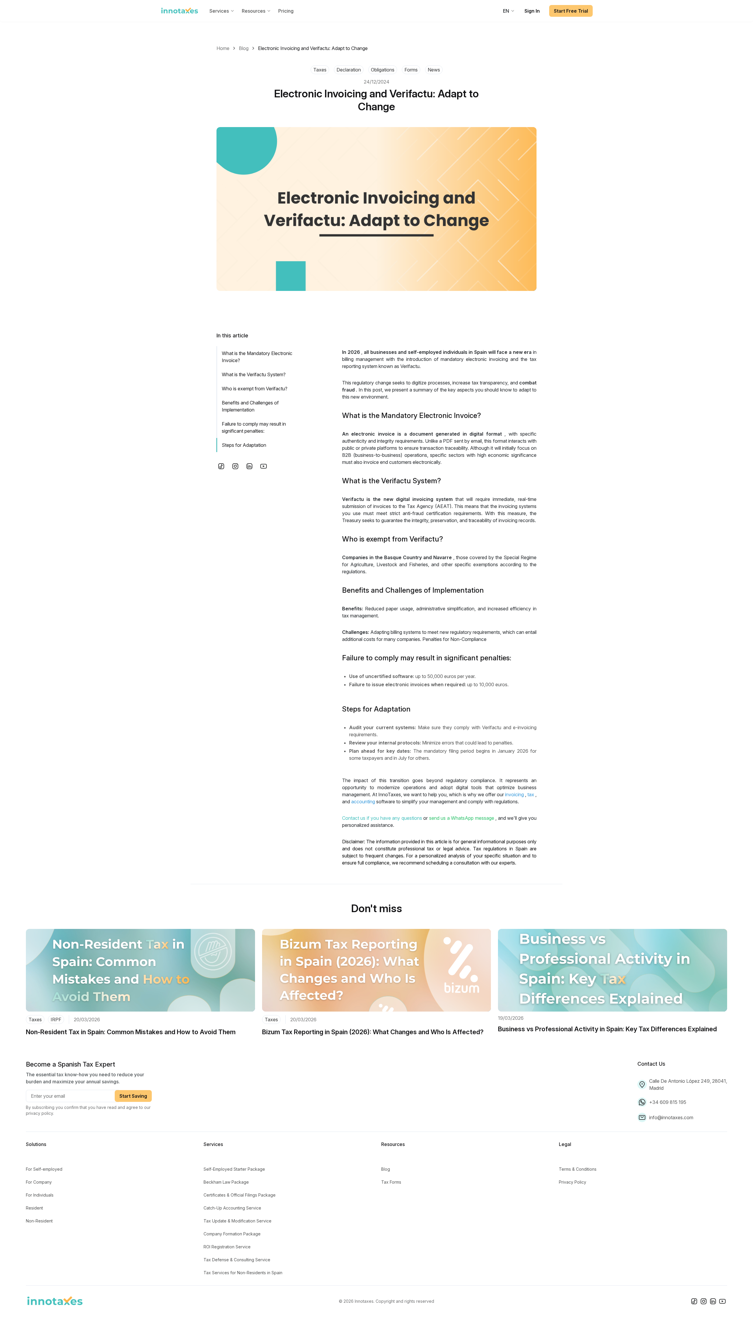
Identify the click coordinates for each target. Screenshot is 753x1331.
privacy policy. (40, 1113)
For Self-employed (44, 1169)
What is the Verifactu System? (254, 374)
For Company (39, 1182)
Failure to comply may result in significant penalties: (254, 427)
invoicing (514, 794)
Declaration (348, 70)
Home (222, 48)
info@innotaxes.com (671, 1117)
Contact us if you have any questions (382, 818)
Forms (411, 70)
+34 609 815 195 (667, 1102)
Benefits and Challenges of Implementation (250, 406)
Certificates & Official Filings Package (240, 1194)
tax (530, 794)
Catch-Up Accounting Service (232, 1207)
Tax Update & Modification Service (237, 1220)
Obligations (382, 70)
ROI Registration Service (227, 1246)
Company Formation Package (232, 1233)
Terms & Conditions (578, 1169)
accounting (363, 801)
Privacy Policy (572, 1182)
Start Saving (133, 1096)
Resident (34, 1207)
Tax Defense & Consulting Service (237, 1259)
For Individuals (40, 1194)
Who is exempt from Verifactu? (254, 389)
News (434, 70)
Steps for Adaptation (244, 445)
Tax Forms (391, 1182)
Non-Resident (39, 1220)
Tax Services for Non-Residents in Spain (243, 1272)
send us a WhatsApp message (461, 818)
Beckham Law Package (226, 1182)
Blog (244, 48)
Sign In (532, 11)
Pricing (286, 11)
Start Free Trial (571, 11)
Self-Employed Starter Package (234, 1169)
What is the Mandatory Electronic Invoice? (257, 356)
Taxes (319, 70)
